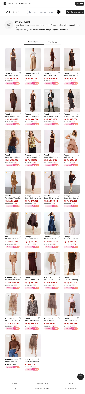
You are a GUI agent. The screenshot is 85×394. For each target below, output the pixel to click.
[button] (42, 3)
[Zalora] (11, 12)
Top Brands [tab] (52, 42)
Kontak (14, 384)
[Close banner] (2, 3)
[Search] (58, 12)
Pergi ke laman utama (75, 12)
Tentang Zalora (42, 384)
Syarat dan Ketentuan (42, 389)
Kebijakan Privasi (71, 389)
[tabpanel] (42, 210)
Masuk (71, 384)
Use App (79, 3)
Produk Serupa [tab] (34, 42)
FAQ (14, 389)
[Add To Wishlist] (19, 73)
